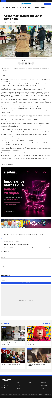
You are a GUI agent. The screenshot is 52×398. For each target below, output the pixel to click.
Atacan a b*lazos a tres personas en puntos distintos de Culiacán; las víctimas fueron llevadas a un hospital (24, 237)
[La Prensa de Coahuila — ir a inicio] (26, 4)
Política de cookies (47, 394)
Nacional (37, 7)
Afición (30, 382)
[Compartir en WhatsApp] (19, 63)
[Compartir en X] (29, 63)
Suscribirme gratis (26, 282)
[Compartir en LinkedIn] (26, 63)
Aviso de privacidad (44, 385)
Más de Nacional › (47, 323)
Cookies (42, 388)
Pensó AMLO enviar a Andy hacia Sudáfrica (12, 241)
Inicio (3, 7)
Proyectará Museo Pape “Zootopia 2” (8, 261)
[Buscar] (2, 4)
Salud (30, 385)
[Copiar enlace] (32, 63)
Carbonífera (18, 7)
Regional (25, 7)
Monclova (8, 7)
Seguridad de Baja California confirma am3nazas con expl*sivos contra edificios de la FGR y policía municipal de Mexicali (27, 247)
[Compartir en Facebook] (22, 63)
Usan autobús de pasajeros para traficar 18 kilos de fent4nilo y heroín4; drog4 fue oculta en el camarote (23, 234)
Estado (13, 7)
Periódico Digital (43, 382)
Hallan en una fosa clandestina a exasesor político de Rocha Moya (16, 244)
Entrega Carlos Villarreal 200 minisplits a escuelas (11, 266)
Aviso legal (41, 394)
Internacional (43, 7)
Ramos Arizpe (31, 7)
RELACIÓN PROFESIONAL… (6, 256)
